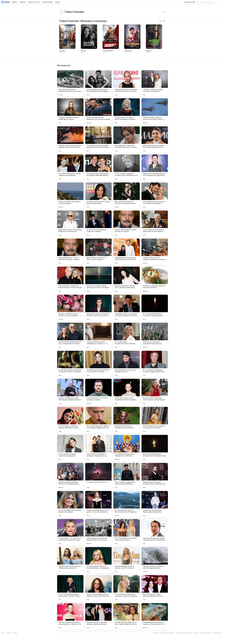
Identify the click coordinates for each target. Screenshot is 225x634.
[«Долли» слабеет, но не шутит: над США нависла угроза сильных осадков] (155, 560)
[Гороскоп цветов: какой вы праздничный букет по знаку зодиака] (70, 420)
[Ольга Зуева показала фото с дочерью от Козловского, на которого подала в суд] (98, 448)
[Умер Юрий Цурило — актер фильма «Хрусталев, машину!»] (70, 252)
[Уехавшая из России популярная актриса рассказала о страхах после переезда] (126, 83)
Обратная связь (218, 632)
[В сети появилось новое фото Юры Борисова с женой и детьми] (70, 280)
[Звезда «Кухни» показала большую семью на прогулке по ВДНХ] (155, 476)
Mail (3, 632)
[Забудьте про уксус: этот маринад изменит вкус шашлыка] (155, 252)
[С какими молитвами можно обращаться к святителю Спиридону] (126, 448)
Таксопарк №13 (108, 51)
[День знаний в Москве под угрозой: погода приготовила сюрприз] (126, 195)
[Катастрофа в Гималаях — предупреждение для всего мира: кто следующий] (70, 83)
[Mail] (2, 2)
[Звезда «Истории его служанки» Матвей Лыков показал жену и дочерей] (98, 308)
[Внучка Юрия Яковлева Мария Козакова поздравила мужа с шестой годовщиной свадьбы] (155, 139)
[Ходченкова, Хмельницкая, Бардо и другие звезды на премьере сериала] (155, 504)
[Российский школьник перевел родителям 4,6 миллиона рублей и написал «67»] (98, 139)
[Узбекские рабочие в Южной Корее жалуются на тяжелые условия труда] (98, 532)
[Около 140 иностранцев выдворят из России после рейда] (98, 111)
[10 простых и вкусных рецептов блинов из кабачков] (155, 280)
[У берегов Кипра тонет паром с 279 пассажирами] (70, 195)
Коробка (62, 51)
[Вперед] (164, 21)
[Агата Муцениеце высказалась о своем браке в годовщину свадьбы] (155, 195)
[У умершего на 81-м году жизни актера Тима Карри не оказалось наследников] (126, 308)
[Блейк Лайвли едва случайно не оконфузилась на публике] (155, 420)
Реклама (15, 632)
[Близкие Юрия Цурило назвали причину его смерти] (126, 224)
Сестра (83, 51)
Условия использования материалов (202, 632)
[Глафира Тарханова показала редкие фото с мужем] (70, 111)
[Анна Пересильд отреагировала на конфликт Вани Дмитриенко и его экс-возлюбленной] (98, 167)
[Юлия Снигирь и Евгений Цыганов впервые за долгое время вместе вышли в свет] (155, 588)
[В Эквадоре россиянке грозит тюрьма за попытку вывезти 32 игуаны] (155, 616)
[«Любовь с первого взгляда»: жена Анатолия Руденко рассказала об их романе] (155, 83)
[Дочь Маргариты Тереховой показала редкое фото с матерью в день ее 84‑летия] (126, 139)
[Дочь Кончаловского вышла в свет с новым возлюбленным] (126, 280)
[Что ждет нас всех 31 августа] (98, 476)
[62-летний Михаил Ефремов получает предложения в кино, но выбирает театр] (155, 364)
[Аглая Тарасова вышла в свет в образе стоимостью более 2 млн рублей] (98, 588)
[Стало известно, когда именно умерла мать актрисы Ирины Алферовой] (155, 224)
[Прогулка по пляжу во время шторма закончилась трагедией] (98, 280)
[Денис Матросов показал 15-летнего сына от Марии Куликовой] (98, 252)
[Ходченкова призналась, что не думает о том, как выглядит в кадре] (98, 504)
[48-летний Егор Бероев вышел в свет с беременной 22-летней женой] (70, 336)
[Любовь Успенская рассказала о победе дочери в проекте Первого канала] (70, 560)
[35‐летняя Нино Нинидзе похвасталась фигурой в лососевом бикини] (70, 448)
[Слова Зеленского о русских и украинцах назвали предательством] (98, 392)
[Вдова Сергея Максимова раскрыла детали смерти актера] (155, 448)
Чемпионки (128, 51)
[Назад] (160, 21)
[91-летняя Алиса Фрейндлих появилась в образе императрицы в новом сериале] (98, 224)
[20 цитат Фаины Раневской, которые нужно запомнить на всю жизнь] (126, 167)
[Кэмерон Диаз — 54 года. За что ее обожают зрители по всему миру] (70, 532)
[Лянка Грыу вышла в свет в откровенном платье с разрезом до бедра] (126, 392)
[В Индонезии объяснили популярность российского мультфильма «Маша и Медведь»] (126, 420)
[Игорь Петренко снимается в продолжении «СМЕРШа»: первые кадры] (126, 476)
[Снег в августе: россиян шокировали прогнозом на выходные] (155, 336)
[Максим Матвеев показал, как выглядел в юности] (126, 364)
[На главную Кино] (7, 2)
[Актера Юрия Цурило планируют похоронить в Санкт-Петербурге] (70, 364)
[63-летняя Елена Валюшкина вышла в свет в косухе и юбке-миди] (70, 588)
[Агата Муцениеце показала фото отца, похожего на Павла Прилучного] (98, 364)
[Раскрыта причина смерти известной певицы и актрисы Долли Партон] (126, 111)
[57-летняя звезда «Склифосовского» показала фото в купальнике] (126, 336)
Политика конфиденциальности (184, 632)
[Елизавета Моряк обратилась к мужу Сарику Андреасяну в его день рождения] (126, 616)
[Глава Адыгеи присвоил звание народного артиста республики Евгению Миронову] (155, 532)
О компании (8, 632)
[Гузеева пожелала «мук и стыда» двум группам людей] (98, 195)
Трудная (149, 51)
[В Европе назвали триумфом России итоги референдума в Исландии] (70, 476)
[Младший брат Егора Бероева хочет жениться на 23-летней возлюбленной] (126, 252)
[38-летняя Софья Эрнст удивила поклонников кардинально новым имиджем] (98, 420)
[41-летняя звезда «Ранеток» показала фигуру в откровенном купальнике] (98, 560)
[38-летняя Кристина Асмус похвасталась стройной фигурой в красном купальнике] (155, 392)
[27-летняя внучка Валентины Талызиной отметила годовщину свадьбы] (126, 588)
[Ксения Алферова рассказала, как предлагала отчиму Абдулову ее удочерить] (98, 83)
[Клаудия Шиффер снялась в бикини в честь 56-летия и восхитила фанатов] (126, 560)
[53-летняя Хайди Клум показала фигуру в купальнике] (70, 504)
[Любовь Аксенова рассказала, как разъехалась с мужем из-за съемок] (70, 616)
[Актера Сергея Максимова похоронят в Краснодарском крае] (155, 308)
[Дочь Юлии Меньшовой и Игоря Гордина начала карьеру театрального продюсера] (70, 167)
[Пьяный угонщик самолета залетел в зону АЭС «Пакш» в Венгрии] (155, 111)
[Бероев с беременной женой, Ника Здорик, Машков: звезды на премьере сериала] (70, 392)
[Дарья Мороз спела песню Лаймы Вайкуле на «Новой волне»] (70, 224)
